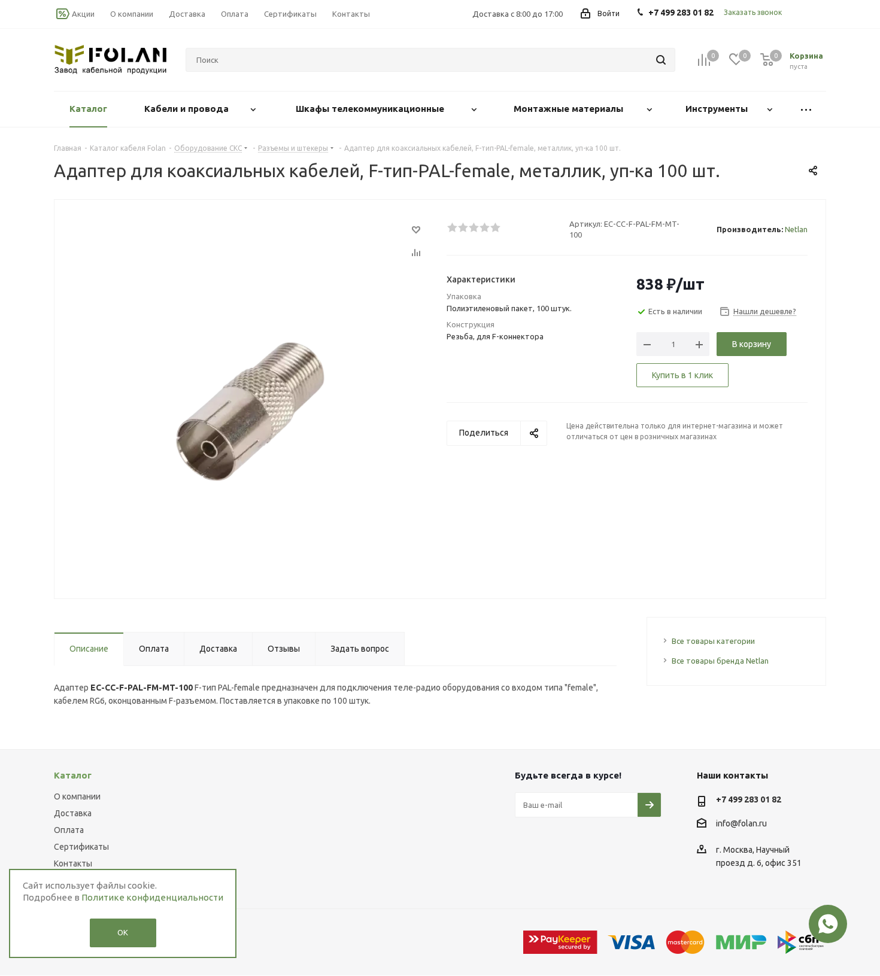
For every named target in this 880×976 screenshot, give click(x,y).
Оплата (69, 830)
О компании (77, 796)
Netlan (796, 229)
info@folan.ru (741, 823)
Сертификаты (81, 847)
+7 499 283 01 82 (748, 799)
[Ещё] (806, 109)
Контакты (73, 863)
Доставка (73, 813)
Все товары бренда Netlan (720, 660)
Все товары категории (713, 641)
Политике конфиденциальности (152, 897)
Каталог (73, 775)
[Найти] (661, 60)
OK (122, 932)
